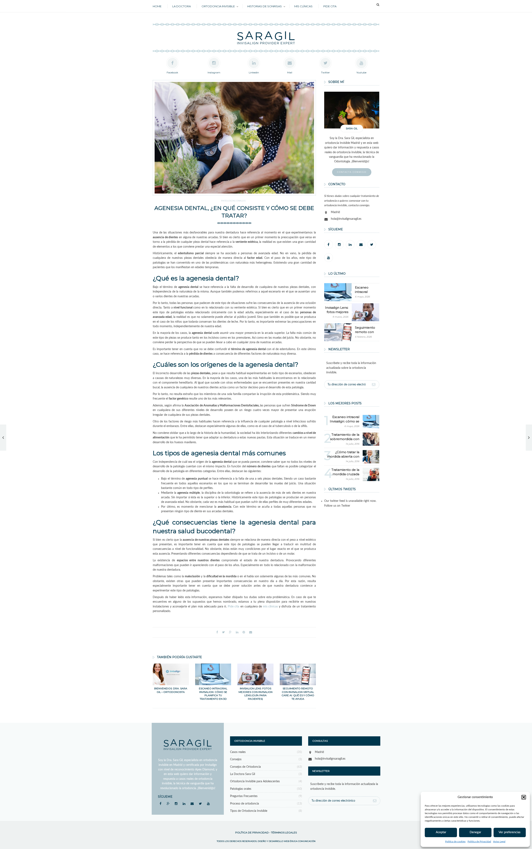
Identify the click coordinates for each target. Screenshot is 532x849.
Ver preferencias (510, 832)
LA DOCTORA (181, 6)
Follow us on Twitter (337, 505)
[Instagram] (339, 244)
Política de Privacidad (479, 841)
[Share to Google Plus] (230, 632)
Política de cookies (455, 841)
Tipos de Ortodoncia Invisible (248, 811)
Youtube (361, 72)
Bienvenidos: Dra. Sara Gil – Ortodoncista (170, 690)
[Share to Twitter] (223, 632)
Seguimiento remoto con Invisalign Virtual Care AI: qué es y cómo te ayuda (298, 693)
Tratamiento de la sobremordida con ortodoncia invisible (344, 439)
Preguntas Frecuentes (243, 796)
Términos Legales (284, 832)
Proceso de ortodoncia (244, 803)
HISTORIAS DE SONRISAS (264, 6)
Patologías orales (233, 200)
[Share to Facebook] (217, 632)
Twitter (325, 72)
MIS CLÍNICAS (303, 6)
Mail (289, 72)
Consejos (235, 759)
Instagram (214, 72)
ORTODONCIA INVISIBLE (218, 6)
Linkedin (254, 72)
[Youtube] (328, 257)
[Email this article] (250, 632)
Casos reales (238, 752)
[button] (524, 797)
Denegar (475, 832)
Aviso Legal (499, 841)
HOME (157, 6)
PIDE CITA (329, 6)
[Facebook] (328, 244)
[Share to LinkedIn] (237, 632)
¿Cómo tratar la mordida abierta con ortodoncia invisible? (343, 456)
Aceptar (441, 832)
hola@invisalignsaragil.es (346, 218)
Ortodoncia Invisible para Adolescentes (255, 781)
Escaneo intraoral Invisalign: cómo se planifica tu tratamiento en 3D (213, 693)
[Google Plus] (168, 803)
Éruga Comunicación (302, 841)
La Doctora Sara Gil (242, 774)
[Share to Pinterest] (243, 632)
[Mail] (361, 244)
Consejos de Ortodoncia (245, 766)
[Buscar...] (378, 4)
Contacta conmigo (351, 172)
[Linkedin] (350, 244)
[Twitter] (371, 244)
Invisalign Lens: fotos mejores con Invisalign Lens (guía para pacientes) (255, 693)
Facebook (172, 72)
